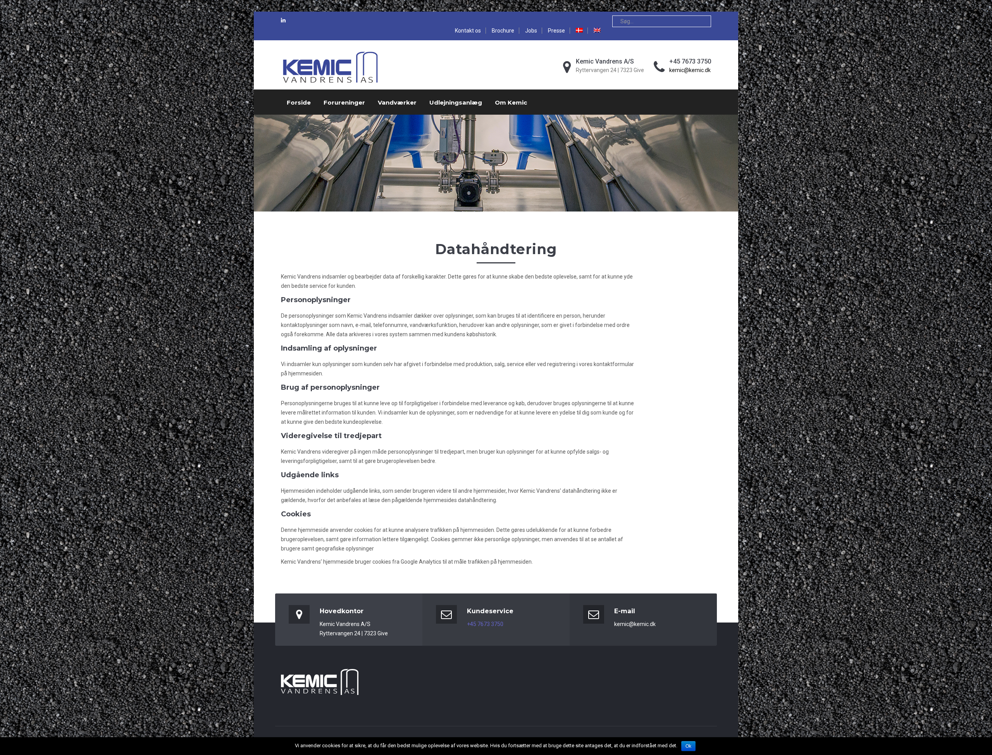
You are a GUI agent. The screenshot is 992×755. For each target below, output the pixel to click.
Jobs (531, 31)
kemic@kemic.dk (690, 70)
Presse (556, 31)
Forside (299, 102)
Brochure (503, 31)
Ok (688, 746)
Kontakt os (468, 31)
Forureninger (344, 102)
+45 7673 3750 (485, 624)
